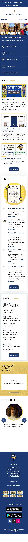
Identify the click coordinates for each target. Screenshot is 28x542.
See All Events (14, 355)
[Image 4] (9, 33)
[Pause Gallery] (25, 33)
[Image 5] (12, 33)
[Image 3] (7, 33)
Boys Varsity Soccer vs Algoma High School (11, 333)
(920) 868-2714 (14, 476)
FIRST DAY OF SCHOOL (12, 346)
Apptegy (17, 531)
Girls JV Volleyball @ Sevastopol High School (12, 306)
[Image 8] (19, 33)
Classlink (15, 5)
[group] (14, 425)
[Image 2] (4, 33)
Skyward (8, 5)
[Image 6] (14, 33)
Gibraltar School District (13, 485)
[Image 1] (2, 33)
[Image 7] (16, 33)
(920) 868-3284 (15, 474)
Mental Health (18, 2)
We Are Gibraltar (6, 2)
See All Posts (14, 169)
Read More (11, 281)
